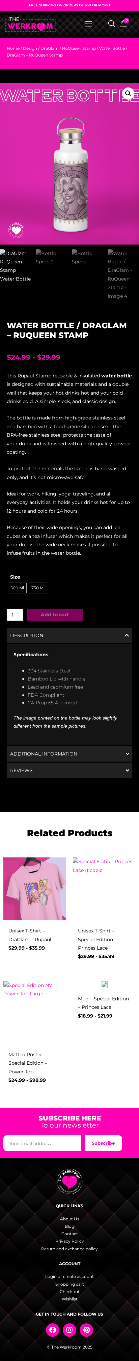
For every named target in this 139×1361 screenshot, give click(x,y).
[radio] (17, 588)
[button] (128, 93)
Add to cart (55, 614)
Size (15, 577)
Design (30, 48)
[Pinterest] (86, 1330)
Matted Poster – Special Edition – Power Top (27, 1063)
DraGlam (49, 48)
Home (13, 48)
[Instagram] (69, 1330)
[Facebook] (52, 1330)
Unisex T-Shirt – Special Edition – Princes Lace (97, 939)
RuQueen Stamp (79, 48)
